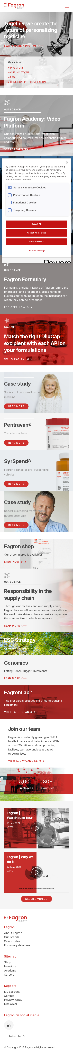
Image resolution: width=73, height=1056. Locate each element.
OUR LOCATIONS (19, 72)
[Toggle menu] (66, 6)
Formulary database (17, 945)
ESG (12, 77)
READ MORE (16, 406)
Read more (16, 442)
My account (12, 991)
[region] (36, 210)
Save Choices (36, 241)
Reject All (37, 224)
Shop (7, 962)
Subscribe (14, 1036)
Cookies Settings (36, 250)
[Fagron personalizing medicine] (15, 919)
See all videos (36, 898)
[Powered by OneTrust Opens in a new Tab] (56, 260)
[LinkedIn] (9, 1025)
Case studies (12, 941)
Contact (9, 995)
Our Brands (11, 937)
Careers (9, 974)
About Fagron (13, 933)
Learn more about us (20, 45)
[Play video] (36, 828)
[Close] (67, 162)
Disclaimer (10, 1004)
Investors (17, 67)
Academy (10, 970)
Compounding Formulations (28, 82)
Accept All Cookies (36, 233)
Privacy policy (13, 1000)
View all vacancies (23, 760)
